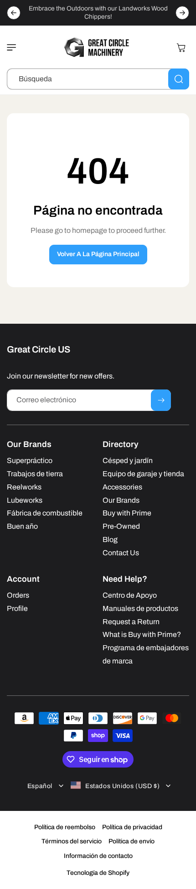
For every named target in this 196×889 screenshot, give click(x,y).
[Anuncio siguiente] (182, 13)
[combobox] (98, 79)
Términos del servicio (71, 841)
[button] (14, 47)
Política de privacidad (132, 827)
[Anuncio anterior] (14, 13)
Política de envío (131, 841)
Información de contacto (98, 855)
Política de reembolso (64, 827)
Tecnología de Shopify (98, 872)
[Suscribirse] (161, 400)
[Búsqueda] (178, 78)
